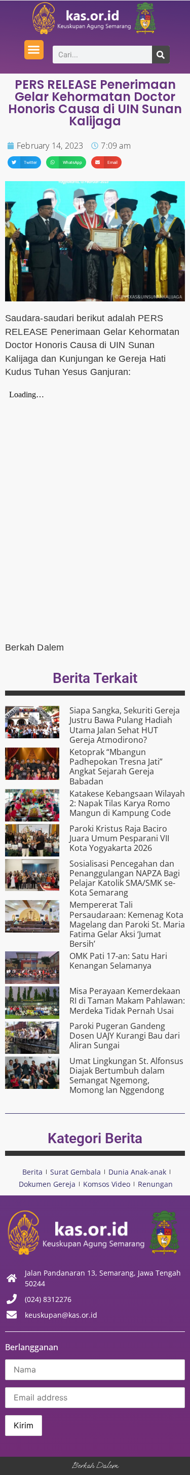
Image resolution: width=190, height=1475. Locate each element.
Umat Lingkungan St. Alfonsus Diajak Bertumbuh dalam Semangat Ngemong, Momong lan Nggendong (126, 1075)
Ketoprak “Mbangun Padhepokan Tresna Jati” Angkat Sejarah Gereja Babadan (116, 766)
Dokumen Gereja (47, 1184)
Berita (32, 1172)
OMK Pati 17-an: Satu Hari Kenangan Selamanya (118, 960)
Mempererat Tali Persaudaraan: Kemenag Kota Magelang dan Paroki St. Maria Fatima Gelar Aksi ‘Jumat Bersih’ (127, 924)
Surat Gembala (75, 1172)
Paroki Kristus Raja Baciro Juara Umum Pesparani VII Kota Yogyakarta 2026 (119, 838)
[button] (34, 49)
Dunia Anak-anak (137, 1172)
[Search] (161, 54)
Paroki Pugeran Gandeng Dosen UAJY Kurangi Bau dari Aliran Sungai (124, 1035)
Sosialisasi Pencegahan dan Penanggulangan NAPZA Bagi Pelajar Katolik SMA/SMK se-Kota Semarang (124, 878)
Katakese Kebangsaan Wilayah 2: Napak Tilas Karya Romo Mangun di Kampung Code (127, 803)
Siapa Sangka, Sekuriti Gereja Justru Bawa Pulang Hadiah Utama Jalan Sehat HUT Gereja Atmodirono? (124, 725)
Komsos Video (106, 1184)
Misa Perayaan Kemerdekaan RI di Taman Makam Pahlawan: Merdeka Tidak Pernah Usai (127, 1000)
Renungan (155, 1184)
